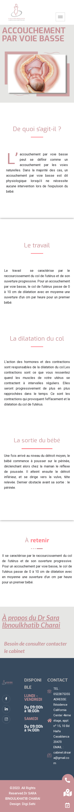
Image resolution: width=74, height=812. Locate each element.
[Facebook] (6, 699)
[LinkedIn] (6, 709)
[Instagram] (6, 719)
